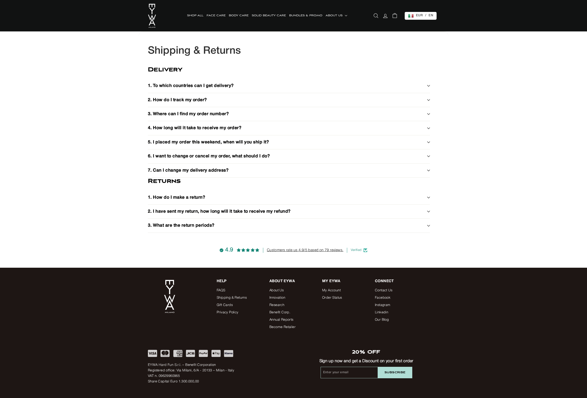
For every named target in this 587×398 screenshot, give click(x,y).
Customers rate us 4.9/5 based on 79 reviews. (305, 250)
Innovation (277, 297)
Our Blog (382, 319)
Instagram (382, 305)
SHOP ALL (195, 15)
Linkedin (381, 312)
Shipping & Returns (232, 297)
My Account (331, 290)
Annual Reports (281, 319)
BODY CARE (239, 15)
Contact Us (383, 290)
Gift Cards (225, 305)
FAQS (221, 290)
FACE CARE (216, 15)
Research (276, 305)
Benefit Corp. (279, 312)
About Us (276, 290)
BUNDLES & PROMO (305, 15)
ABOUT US (335, 15)
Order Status (332, 297)
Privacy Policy (227, 312)
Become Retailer (282, 327)
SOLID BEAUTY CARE (269, 15)
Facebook (382, 297)
